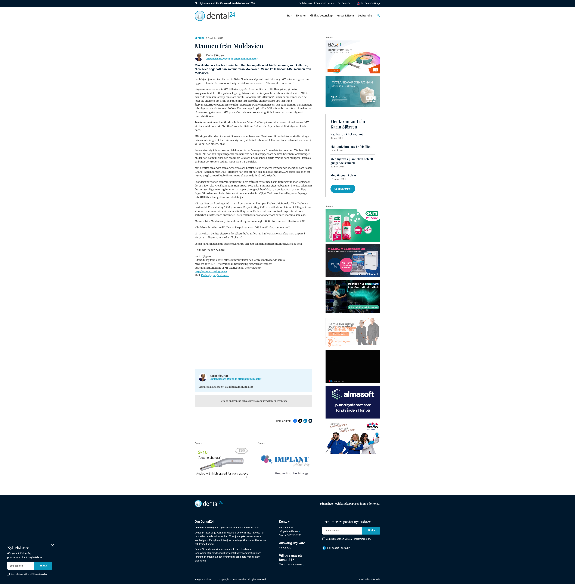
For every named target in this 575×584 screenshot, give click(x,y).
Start (289, 15)
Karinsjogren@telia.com (215, 275)
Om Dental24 (344, 3)
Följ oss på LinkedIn (338, 547)
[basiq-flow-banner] (353, 296)
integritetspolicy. (362, 539)
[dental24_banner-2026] (353, 402)
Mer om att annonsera (290, 564)
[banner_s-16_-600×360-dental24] (222, 462)
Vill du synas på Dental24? (312, 3)
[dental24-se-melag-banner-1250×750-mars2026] (353, 260)
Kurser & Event (345, 15)
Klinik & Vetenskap (321, 15)
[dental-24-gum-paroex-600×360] (353, 225)
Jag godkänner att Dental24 (348, 539)
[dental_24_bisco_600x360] (353, 437)
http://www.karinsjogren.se (211, 271)
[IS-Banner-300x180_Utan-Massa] (285, 462)
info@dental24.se (288, 531)
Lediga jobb (365, 15)
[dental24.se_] (353, 56)
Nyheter (301, 15)
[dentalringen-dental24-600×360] (353, 331)
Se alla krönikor (342, 188)
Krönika (199, 38)
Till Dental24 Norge (370, 3)
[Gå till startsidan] (209, 503)
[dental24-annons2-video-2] (353, 91)
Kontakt (332, 3)
